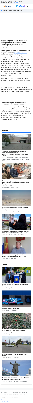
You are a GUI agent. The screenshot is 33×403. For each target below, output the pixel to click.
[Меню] (31, 6)
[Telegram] (17, 6)
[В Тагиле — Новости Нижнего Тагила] (7, 6)
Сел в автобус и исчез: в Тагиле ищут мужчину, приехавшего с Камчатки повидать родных (15, 231)
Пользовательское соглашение (9, 397)
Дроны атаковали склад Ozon (11, 308)
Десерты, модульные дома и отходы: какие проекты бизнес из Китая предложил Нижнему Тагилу (15, 182)
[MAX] (23, 6)
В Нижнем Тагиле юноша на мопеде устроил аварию (15, 354)
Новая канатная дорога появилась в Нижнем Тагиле (15, 285)
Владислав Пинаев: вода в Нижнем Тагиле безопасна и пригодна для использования (14, 255)
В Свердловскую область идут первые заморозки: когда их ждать (13, 331)
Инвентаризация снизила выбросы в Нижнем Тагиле (15, 208)
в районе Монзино (20, 53)
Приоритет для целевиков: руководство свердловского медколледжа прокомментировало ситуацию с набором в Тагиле (15, 153)
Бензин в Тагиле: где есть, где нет (13, 10)
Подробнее (15, 2)
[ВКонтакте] (20, 6)
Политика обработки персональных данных (13, 394)
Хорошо (29, 1)
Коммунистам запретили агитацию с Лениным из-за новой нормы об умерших (15, 378)
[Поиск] (27, 6)
